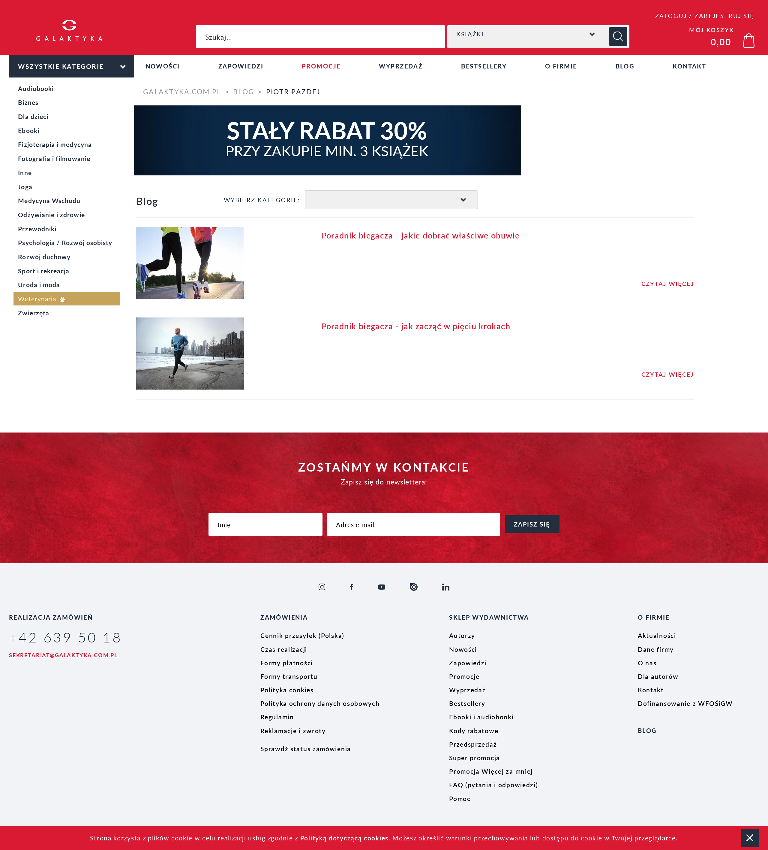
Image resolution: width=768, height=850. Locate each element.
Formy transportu (288, 676)
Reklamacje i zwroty (293, 730)
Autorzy (462, 635)
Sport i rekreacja (43, 270)
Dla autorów (658, 676)
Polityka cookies (287, 689)
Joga (25, 186)
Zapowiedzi (240, 66)
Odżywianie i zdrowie (51, 214)
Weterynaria (38, 298)
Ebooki (28, 130)
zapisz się (532, 524)
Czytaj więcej (667, 283)
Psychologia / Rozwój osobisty (65, 242)
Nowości (163, 66)
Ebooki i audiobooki (481, 716)
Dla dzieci (33, 116)
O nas (647, 662)
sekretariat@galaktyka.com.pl (63, 655)
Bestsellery (484, 66)
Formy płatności (286, 662)
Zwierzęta (33, 312)
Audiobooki (36, 88)
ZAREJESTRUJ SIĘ (724, 15)
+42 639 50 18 (65, 637)
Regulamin (277, 716)
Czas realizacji (283, 649)
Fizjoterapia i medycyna (55, 144)
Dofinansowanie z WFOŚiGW (685, 703)
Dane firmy (656, 649)
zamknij (750, 838)
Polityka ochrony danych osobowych (320, 703)
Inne (25, 172)
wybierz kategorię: (262, 200)
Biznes (28, 102)
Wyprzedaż (401, 66)
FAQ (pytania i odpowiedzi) (493, 784)
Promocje (321, 66)
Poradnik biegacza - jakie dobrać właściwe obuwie (421, 235)
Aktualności (657, 635)
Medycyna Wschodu (49, 200)
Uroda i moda (39, 284)
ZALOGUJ (671, 15)
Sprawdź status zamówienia (305, 748)
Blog (625, 66)
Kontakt (689, 66)
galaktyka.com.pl (182, 91)
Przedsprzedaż (473, 743)
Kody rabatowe (473, 730)
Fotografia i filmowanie (54, 158)
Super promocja (474, 757)
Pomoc (460, 798)
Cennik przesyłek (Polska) (302, 635)
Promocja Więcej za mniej (491, 771)
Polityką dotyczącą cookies (344, 837)
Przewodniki (37, 228)
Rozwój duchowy (44, 256)
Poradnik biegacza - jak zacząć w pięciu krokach (416, 326)
